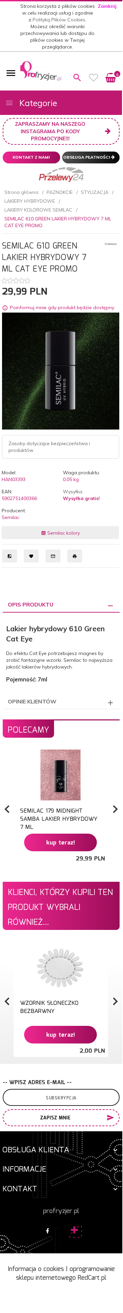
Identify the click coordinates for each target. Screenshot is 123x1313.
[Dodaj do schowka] (102, 758)
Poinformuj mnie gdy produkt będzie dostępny (62, 308)
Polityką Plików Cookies (59, 20)
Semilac (10, 517)
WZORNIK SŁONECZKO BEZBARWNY (49, 1007)
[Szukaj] (77, 77)
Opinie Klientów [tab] (32, 701)
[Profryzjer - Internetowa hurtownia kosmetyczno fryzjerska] (40, 71)
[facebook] (47, 1231)
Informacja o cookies (36, 1269)
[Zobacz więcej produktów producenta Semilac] (110, 244)
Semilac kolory (63, 533)
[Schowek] (94, 77)
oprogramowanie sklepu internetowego (65, 1274)
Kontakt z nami (31, 157)
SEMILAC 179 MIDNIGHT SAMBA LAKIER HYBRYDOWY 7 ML (59, 819)
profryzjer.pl (61, 1211)
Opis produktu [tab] (30, 604)
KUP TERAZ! (60, 843)
